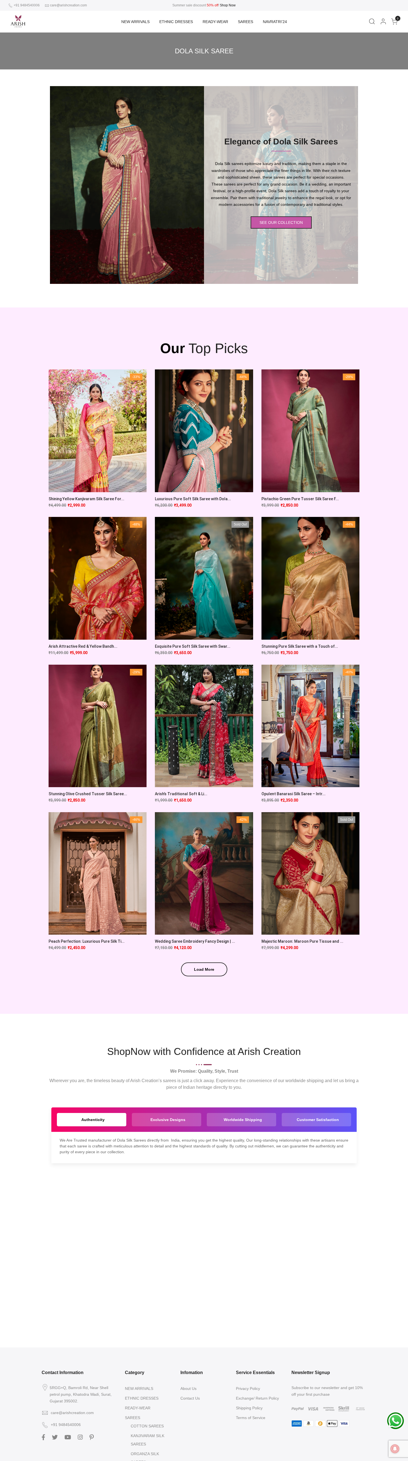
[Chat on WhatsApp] (395, 1420)
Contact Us (190, 1398)
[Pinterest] (92, 1437)
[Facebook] (44, 1437)
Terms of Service (250, 1417)
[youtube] (68, 1437)
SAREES (245, 21)
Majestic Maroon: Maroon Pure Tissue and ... (302, 941)
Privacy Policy (248, 1388)
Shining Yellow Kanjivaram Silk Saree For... (86, 499)
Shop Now (228, 5)
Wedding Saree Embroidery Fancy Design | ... (195, 941)
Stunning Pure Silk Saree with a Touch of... (299, 646)
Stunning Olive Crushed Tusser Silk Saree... (88, 794)
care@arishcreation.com (68, 5)
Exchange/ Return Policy (257, 1398)
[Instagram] (81, 1437)
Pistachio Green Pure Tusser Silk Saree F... (300, 499)
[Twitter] (55, 1437)
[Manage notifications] (395, 1448)
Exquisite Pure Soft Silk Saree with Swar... (192, 646)
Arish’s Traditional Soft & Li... (181, 794)
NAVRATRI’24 (275, 21)
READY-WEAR (215, 21)
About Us (188, 1388)
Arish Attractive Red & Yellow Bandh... (83, 646)
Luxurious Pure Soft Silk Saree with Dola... (193, 499)
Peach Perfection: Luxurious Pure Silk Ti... (87, 941)
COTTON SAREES (147, 1426)
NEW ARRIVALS (135, 21)
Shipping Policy (249, 1408)
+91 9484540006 (26, 5)
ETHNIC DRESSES (176, 21)
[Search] (371, 21)
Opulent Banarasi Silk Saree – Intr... (293, 794)
